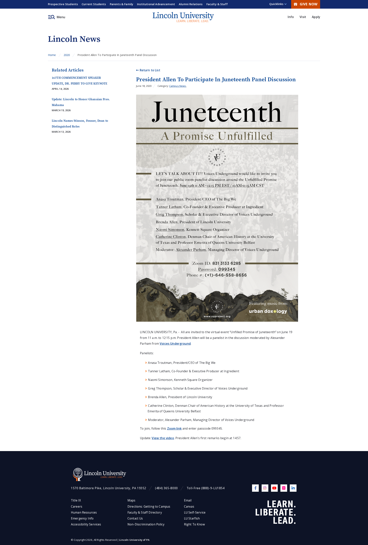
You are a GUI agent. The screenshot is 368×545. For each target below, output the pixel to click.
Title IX (76, 500)
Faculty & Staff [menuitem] (217, 4)
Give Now (308, 4)
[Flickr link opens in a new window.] (283, 488)
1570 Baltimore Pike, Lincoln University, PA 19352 (108, 488)
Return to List (149, 70)
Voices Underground (175, 343)
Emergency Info (82, 518)
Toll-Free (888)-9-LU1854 (206, 488)
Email (188, 500)
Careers (76, 507)
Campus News (177, 86)
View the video (163, 438)
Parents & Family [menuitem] (121, 4)
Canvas (189, 507)
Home (52, 55)
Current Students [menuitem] (94, 4)
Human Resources (84, 512)
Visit (303, 17)
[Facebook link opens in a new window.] (255, 488)
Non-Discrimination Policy (145, 524)
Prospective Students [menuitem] (63, 4)
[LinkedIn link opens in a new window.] (293, 488)
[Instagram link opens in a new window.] (265, 488)
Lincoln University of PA (134, 540)
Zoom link (174, 428)
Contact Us (135, 518)
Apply (316, 17)
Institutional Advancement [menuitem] (156, 4)
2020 (67, 55)
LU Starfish (192, 518)
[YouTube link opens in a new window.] (274, 488)
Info (291, 17)
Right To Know (194, 524)
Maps (131, 500)
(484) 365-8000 (166, 488)
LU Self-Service (194, 512)
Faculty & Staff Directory (144, 512)
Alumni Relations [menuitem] (191, 4)
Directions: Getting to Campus (148, 507)
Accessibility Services (86, 524)
